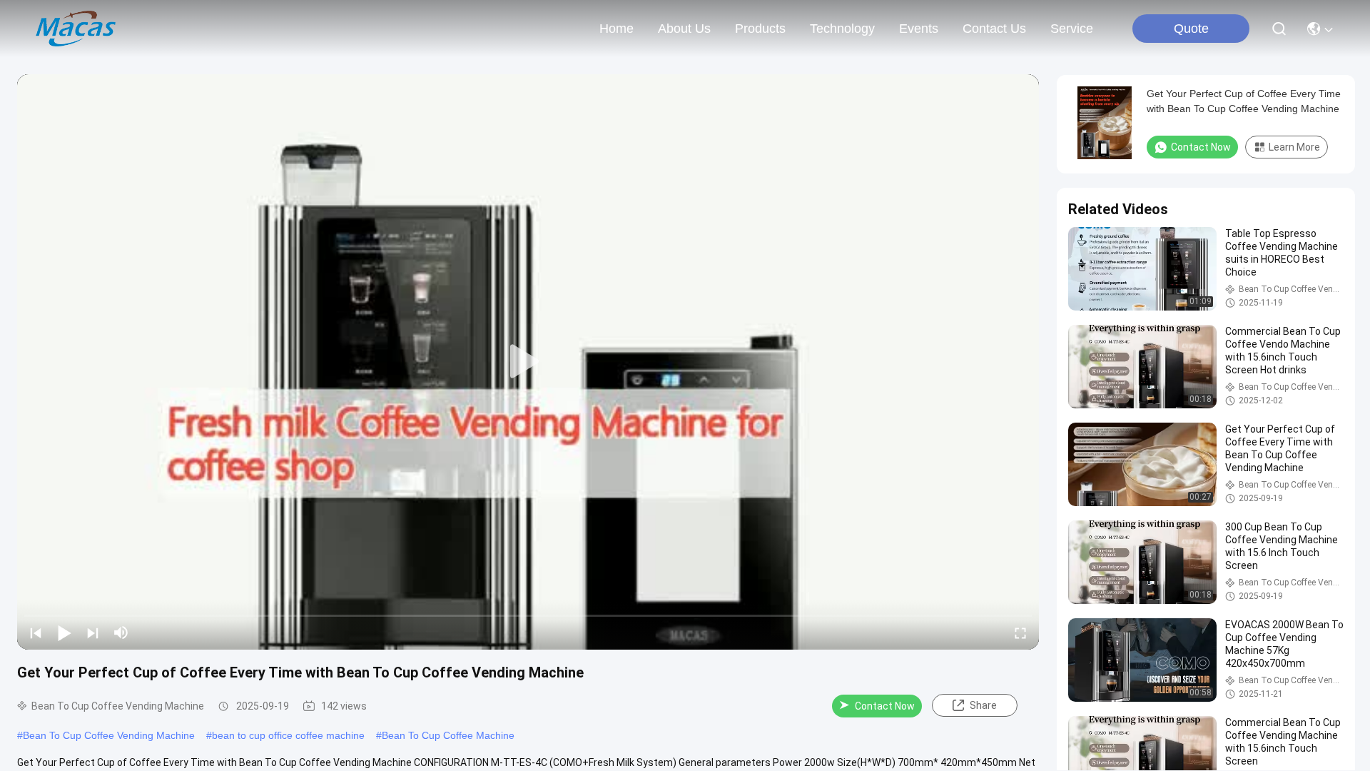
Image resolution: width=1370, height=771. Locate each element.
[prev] (35, 632)
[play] (528, 362)
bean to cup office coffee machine (288, 735)
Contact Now (885, 706)
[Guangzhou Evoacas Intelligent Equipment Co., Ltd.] (76, 28)
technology (842, 28)
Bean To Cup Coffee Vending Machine (109, 735)
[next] (92, 632)
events (918, 28)
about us (684, 28)
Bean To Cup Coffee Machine (448, 735)
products (760, 28)
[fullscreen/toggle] (1020, 632)
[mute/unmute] (121, 632)
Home (616, 28)
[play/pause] (64, 632)
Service (1071, 28)
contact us (994, 28)
